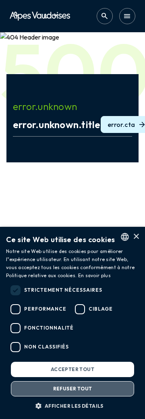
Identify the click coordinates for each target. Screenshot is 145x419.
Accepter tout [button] (72, 369)
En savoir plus (94, 275)
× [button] (136, 237)
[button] (72, 406)
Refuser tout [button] (72, 389)
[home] (40, 16)
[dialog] (72, 323)
